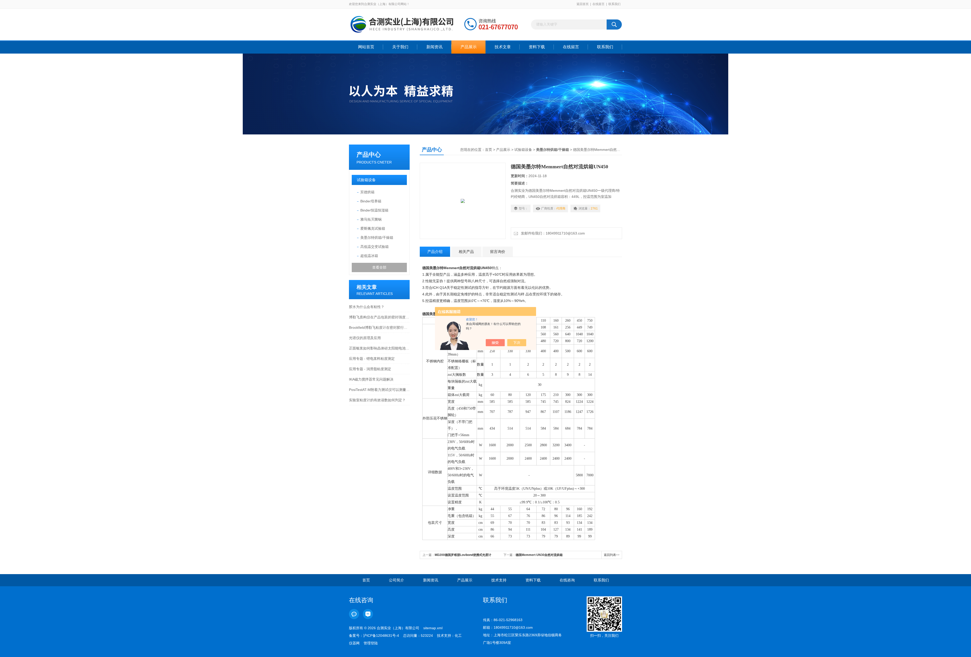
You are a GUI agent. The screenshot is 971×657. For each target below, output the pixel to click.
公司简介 (396, 580)
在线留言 (598, 4)
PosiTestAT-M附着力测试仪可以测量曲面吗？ (379, 390)
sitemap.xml (433, 628)
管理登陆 (371, 643)
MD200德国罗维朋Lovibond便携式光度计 (463, 555)
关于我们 (400, 47)
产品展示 (468, 47)
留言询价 (497, 251)
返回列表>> (612, 555)
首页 (488, 150)
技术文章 (503, 47)
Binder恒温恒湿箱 (374, 210)
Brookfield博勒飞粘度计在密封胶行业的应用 (379, 327)
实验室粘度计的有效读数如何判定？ (377, 400)
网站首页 (366, 47)
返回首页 (583, 4)
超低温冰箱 (369, 256)
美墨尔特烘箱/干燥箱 (376, 238)
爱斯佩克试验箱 (372, 228)
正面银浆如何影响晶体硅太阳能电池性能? (379, 348)
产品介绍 (435, 251)
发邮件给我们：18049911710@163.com (552, 233)
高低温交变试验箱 (374, 247)
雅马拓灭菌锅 (371, 219)
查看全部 (379, 267)
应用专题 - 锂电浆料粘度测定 (372, 359)
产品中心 (369, 154)
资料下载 (537, 47)
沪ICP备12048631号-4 (381, 635)
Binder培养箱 (370, 201)
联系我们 (614, 4)
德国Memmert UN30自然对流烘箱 (539, 555)
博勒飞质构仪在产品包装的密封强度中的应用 (379, 317)
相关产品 (466, 251)
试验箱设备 (366, 180)
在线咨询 (567, 580)
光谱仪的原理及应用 (365, 338)
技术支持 (498, 580)
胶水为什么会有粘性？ (366, 307)
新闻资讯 (434, 47)
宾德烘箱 (367, 192)
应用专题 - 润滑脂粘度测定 (370, 369)
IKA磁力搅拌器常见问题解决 (371, 379)
